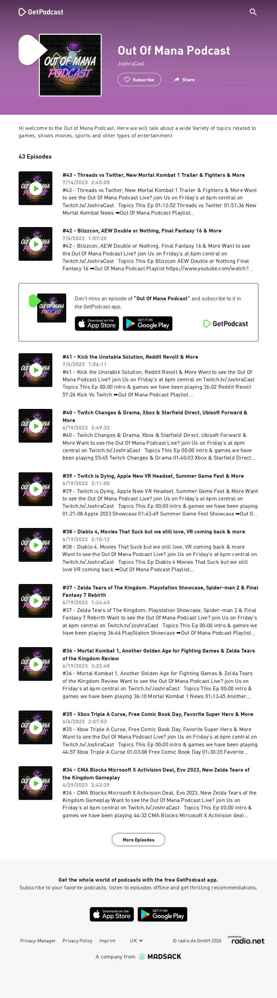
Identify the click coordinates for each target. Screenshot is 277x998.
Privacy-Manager (38, 941)
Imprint (107, 941)
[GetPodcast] (36, 12)
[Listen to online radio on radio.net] (246, 939)
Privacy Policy (77, 941)
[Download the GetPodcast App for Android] (148, 323)
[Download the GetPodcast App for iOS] (97, 323)
